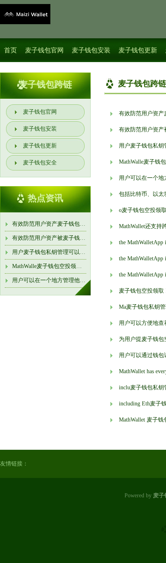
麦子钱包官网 (44, 50)
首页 (10, 50)
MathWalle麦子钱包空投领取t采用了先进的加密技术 (76, 266)
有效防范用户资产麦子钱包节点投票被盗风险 (68, 224)
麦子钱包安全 (40, 163)
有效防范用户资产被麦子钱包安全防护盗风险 (68, 238)
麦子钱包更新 (137, 50)
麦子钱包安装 (91, 50)
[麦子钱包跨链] (25, 14)
